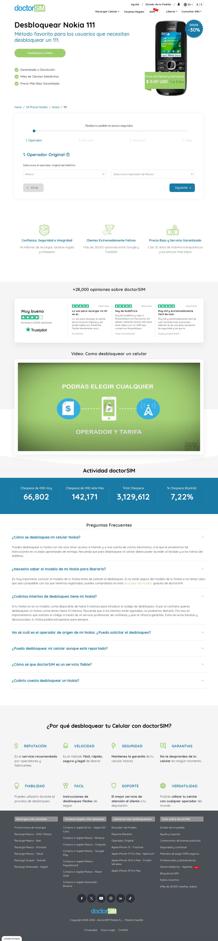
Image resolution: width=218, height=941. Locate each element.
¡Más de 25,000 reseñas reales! (178, 886)
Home (18, 107)
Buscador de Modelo (124, 827)
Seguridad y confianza (173, 847)
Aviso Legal (108, 930)
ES (189, 4)
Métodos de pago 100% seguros (179, 853)
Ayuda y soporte (170, 834)
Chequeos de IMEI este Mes (85, 488)
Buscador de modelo (138, 583)
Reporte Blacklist (122, 834)
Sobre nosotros (169, 879)
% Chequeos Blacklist (182, 488)
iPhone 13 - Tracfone (127, 847)
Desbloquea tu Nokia (40, 53)
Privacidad (91, 930)
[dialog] (12, 938)
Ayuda (135, 4)
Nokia (55, 107)
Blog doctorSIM (169, 873)
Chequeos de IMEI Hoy (36, 488)
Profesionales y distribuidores (178, 860)
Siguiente (181, 188)
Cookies (123, 929)
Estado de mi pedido (172, 827)
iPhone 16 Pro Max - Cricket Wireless (131, 862)
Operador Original (122, 840)
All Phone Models (37, 107)
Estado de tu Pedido (158, 4)
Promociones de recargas (30, 827)
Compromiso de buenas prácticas (180, 840)
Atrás (34, 188)
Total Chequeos (133, 488)
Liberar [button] (170, 11)
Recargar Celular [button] (106, 11)
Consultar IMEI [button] (190, 11)
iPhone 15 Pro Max (126, 870)
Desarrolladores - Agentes (179, 866)
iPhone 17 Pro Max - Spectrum (133, 853)
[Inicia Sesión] (178, 4)
